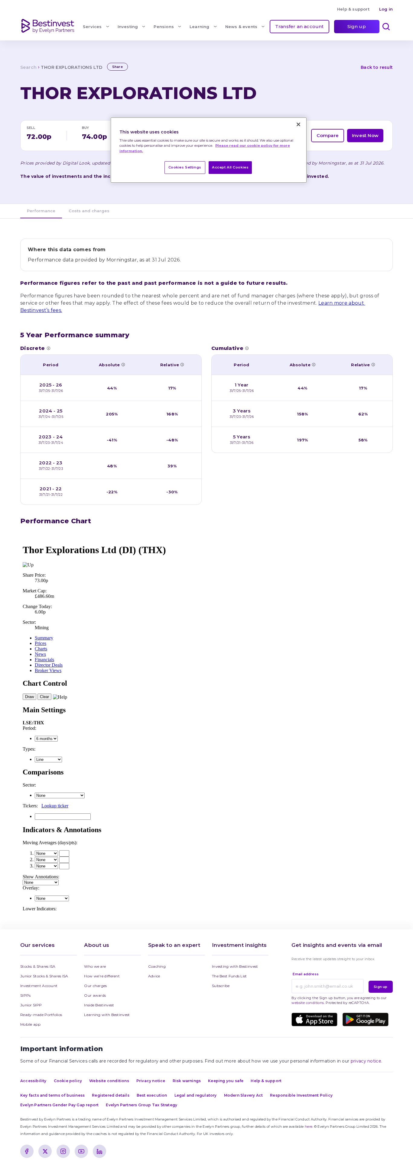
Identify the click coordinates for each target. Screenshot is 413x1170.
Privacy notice (150, 1081)
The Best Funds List (229, 976)
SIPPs (25, 995)
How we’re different (102, 976)
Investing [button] (128, 26)
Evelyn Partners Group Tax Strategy (141, 1105)
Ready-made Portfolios (41, 1014)
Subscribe (221, 985)
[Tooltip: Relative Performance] (182, 364)
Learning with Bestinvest (107, 1014)
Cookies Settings (184, 167)
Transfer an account (299, 26)
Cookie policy (68, 1081)
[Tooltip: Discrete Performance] (48, 348)
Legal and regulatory (195, 1095)
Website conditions (109, 1081)
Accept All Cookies (230, 167)
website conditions (307, 1003)
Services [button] (92, 26)
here (308, 1126)
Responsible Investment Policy (301, 1095)
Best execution (152, 1095)
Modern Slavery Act (243, 1095)
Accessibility (33, 1081)
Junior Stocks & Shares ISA (44, 976)
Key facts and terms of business (52, 1095)
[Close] (298, 124)
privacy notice (366, 1061)
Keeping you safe (225, 1081)
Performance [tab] (41, 210)
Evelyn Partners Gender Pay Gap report (59, 1105)
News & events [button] (241, 26)
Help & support (353, 9)
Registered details (110, 1095)
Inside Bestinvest (99, 1005)
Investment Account (38, 985)
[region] (208, 150)
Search (28, 67)
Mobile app (30, 1024)
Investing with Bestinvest (235, 966)
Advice (154, 976)
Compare (328, 135)
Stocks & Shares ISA (38, 966)
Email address (306, 974)
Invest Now (365, 135)
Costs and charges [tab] (89, 210)
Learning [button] (200, 26)
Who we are (95, 966)
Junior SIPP (31, 1005)
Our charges (95, 985)
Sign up (356, 26)
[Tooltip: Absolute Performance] (123, 364)
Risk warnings (187, 1081)
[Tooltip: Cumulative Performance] (247, 348)
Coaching (157, 966)
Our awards (95, 995)
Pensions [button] (164, 26)
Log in (386, 9)
